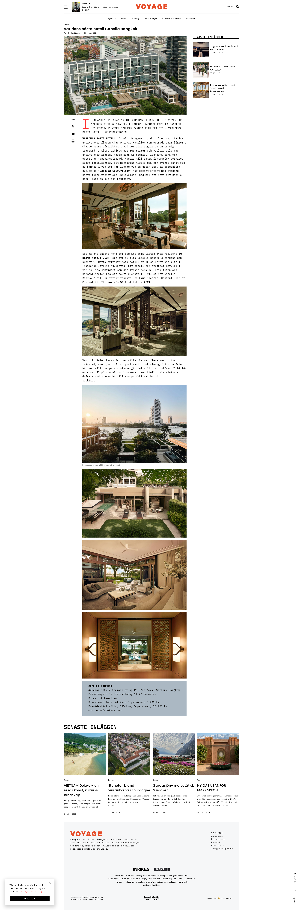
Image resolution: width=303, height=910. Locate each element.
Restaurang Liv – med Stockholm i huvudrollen (222, 88)
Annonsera (217, 836)
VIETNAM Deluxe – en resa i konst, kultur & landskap (81, 790)
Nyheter (112, 18)
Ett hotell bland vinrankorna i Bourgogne (129, 788)
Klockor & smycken (171, 18)
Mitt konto (217, 845)
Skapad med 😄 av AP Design (219, 898)
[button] (73, 126)
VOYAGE (86, 3)
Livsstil (190, 18)
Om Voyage (217, 832)
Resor (123, 18)
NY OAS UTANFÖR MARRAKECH (211, 788)
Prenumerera (218, 839)
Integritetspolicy (222, 848)
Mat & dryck (151, 18)
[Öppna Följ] (232, 7)
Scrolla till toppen (294, 888)
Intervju (135, 18)
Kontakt (215, 842)
